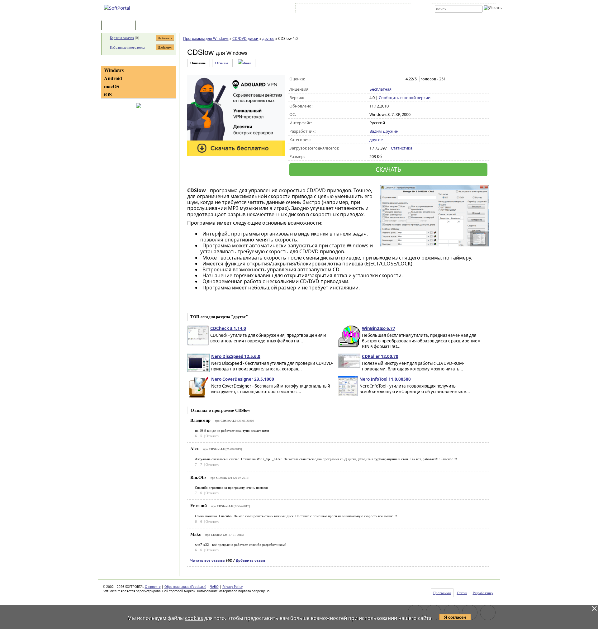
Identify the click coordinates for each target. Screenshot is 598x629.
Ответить (212, 436)
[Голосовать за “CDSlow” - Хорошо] (392, 79)
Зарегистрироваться (351, 9)
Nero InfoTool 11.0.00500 (385, 379)
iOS (108, 94)
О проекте (153, 586)
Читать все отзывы (207, 560)
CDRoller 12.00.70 (380, 356)
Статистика (401, 148)
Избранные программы (127, 47)
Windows (114, 70)
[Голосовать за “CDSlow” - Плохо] (379, 79)
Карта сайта (383, 9)
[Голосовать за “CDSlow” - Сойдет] (385, 79)
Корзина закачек (122, 38)
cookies (194, 618)
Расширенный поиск (452, 14)
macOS (111, 86)
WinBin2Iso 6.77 (378, 328)
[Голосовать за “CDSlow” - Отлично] (399, 79)
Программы (120, 26)
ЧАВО (214, 586)
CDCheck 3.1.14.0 (228, 328)
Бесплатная (380, 89)
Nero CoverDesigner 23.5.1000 (242, 379)
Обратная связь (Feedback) (185, 586)
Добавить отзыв (250, 560)
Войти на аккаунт (316, 9)
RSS (402, 9)
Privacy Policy (232, 586)
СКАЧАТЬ (388, 169)
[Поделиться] (244, 63)
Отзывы (221, 63)
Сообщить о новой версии (404, 97)
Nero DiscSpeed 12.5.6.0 (235, 356)
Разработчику (483, 593)
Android (113, 78)
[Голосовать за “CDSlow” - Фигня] (372, 79)
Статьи (150, 26)
